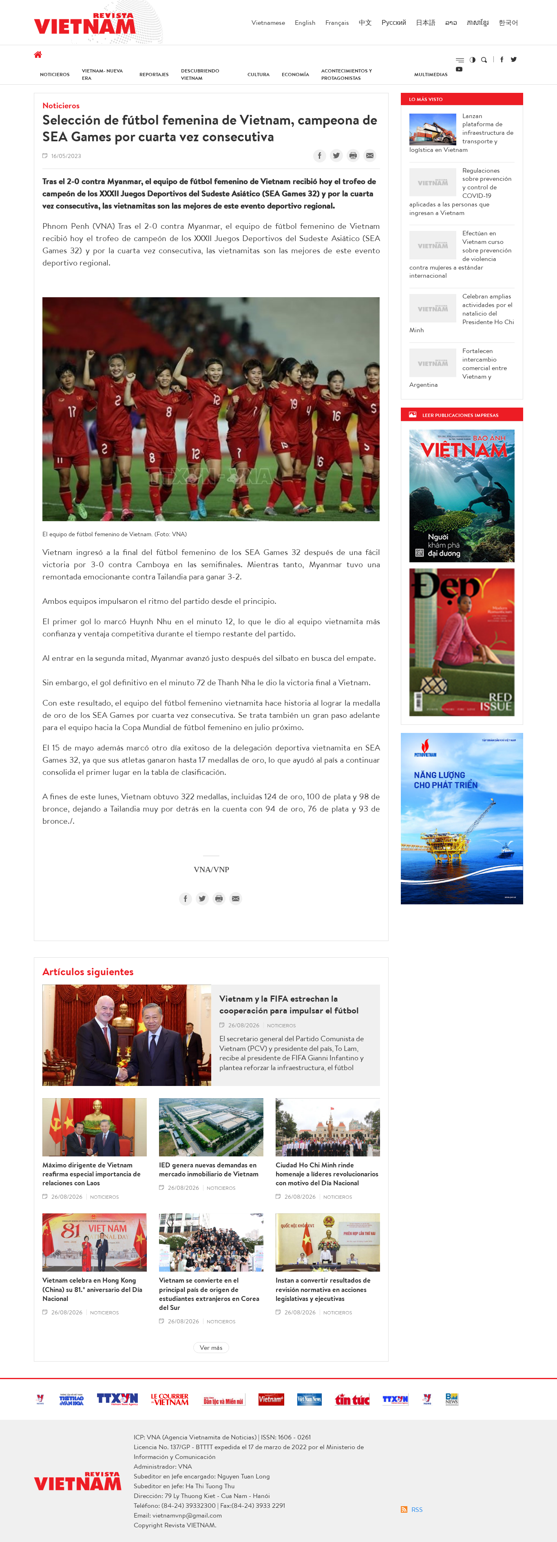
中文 (365, 22)
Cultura (259, 74)
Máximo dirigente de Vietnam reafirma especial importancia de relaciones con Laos (91, 1173)
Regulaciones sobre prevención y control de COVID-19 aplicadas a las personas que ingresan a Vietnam (460, 191)
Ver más (211, 1347)
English (305, 22)
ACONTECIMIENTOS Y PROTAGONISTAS (346, 74)
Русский (394, 22)
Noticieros (55, 74)
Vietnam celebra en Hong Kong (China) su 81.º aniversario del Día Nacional (92, 1289)
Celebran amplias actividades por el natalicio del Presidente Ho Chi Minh (461, 313)
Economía (295, 74)
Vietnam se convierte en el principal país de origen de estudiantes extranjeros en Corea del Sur (209, 1294)
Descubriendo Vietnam (200, 74)
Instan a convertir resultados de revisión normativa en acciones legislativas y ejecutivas (323, 1289)
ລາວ (451, 22)
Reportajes (154, 74)
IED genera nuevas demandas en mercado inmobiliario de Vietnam (209, 1169)
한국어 (508, 22)
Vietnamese (268, 22)
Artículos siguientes (88, 971)
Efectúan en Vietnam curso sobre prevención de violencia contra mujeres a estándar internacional (460, 254)
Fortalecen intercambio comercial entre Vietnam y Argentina (458, 368)
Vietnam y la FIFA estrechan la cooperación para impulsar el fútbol (289, 1004)
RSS (417, 1509)
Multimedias (431, 74)
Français (337, 22)
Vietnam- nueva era (102, 74)
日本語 (425, 22)
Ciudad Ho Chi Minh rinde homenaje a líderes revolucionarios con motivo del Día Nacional (327, 1173)
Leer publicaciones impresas (460, 415)
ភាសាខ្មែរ (478, 22)
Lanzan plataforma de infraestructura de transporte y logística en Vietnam (461, 133)
